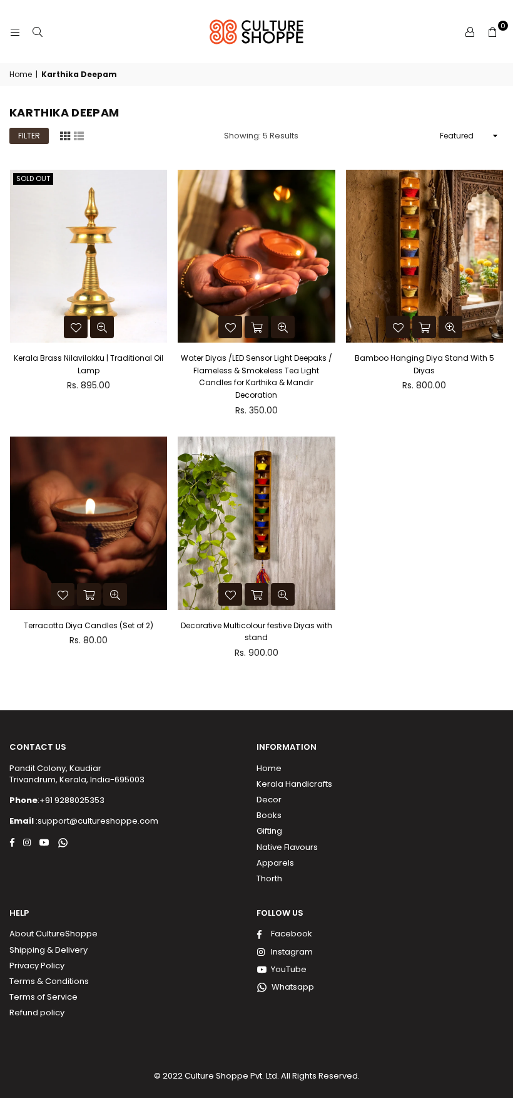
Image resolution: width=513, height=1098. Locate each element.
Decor (269, 799)
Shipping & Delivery (48, 950)
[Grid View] (65, 134)
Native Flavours (287, 847)
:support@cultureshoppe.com (96, 821)
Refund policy (36, 1012)
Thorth (269, 878)
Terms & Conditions (49, 981)
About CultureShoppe (53, 934)
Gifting (269, 831)
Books (269, 815)
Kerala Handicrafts (294, 784)
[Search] (37, 32)
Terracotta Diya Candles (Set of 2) (88, 625)
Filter (29, 135)
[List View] (79, 134)
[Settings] (470, 32)
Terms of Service (43, 997)
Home (20, 75)
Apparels (275, 863)
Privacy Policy (36, 965)
